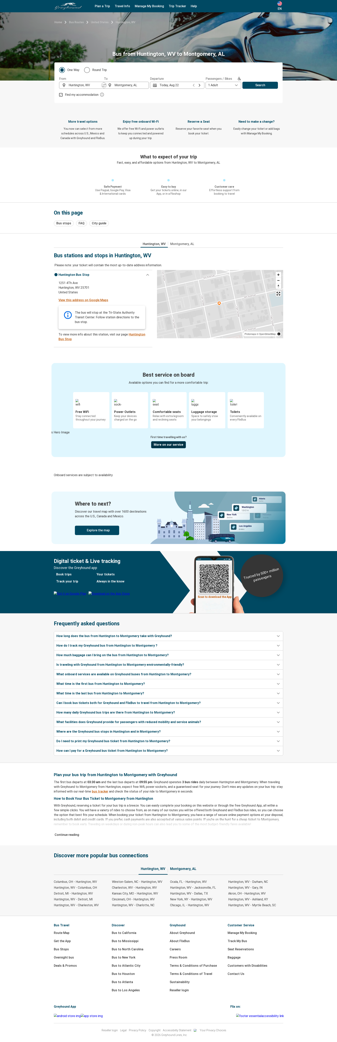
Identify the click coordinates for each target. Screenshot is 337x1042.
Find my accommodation (81, 95)
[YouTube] (233, 1016)
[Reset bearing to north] (278, 286)
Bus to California (124, 933)
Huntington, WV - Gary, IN (245, 887)
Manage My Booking (242, 933)
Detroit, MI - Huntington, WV (73, 893)
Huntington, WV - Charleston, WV (76, 905)
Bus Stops (61, 949)
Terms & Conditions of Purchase (193, 965)
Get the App (62, 941)
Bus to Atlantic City (126, 965)
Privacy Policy (137, 1030)
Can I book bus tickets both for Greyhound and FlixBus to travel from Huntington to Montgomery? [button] (128, 703)
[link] (168, 518)
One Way (73, 70)
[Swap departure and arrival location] (104, 85)
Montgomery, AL (182, 244)
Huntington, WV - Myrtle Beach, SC (252, 905)
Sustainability (180, 982)
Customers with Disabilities (247, 965)
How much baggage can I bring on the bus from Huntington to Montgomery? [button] (112, 655)
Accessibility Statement (177, 1030)
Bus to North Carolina (127, 949)
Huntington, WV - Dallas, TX (189, 893)
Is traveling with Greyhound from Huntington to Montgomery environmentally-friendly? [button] (120, 665)
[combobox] (85, 85)
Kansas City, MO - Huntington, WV (135, 893)
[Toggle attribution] (279, 334)
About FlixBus (180, 941)
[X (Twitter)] (235, 1016)
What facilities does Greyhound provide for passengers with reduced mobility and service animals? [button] (128, 722)
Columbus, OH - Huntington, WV (75, 882)
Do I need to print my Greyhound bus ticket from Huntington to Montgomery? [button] (113, 741)
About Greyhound (182, 933)
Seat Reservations (241, 949)
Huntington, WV (125, 22)
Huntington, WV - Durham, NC (248, 882)
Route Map (61, 933)
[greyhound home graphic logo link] (68, 6)
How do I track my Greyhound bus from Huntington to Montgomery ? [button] (106, 645)
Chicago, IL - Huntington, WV (189, 905)
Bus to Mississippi (125, 941)
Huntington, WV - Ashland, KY (248, 899)
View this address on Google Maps (83, 300)
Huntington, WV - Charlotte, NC (133, 905)
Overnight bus (64, 957)
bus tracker (100, 791)
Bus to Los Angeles (126, 990)
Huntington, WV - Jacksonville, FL (193, 887)
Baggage (234, 957)
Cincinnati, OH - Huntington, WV (133, 899)
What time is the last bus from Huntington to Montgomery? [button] (100, 693)
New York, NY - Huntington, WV (191, 899)
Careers (175, 949)
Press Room (178, 957)
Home (58, 22)
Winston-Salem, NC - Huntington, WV (137, 882)
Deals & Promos (65, 965)
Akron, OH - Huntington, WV (247, 893)
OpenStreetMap (267, 333)
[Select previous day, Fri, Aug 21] (193, 85)
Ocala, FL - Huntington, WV (188, 882)
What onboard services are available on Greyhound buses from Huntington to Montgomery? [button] (123, 674)
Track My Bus (237, 941)
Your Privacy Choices (213, 1030)
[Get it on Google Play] (67, 1016)
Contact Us (236, 974)
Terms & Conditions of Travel (191, 974)
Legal (123, 1030)
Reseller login (179, 990)
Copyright (155, 1030)
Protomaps (250, 333)
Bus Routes (76, 22)
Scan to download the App (214, 596)
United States (100, 22)
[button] (103, 275)
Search (260, 85)
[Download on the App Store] (92, 1016)
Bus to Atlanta (122, 982)
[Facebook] (230, 1016)
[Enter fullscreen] (278, 293)
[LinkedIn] (234, 1016)
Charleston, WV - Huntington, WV (134, 887)
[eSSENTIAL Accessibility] (261, 1016)
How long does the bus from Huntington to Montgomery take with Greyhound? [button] (114, 636)
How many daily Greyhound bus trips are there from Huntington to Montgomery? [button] (115, 712)
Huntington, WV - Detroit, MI (73, 899)
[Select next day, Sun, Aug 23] (199, 85)
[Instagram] (232, 1016)
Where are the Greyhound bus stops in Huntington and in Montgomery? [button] (108, 731)
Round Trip (99, 70)
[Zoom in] (278, 275)
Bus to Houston (123, 974)
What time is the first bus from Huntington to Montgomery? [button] (100, 684)
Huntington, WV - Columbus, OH (75, 887)
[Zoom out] (278, 280)
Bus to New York (123, 957)
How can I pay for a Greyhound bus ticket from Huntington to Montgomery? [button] (112, 751)
